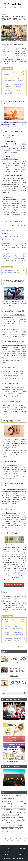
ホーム (7, 848)
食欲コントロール (10, 831)
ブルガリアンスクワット (18, 806)
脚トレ (19, 823)
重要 (21, 828)
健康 (3, 814)
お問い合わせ (20, 854)
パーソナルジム (16, 804)
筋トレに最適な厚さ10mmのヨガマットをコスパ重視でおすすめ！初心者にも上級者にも (18, 670)
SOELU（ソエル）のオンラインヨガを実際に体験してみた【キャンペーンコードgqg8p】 (13, 573)
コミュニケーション (6, 801)
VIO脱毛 (11, 795)
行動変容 (11, 828)
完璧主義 (21, 817)
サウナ (15, 801)
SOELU (10, 544)
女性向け (18, 662)
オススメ (20, 646)
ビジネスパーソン (6, 806)
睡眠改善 (19, 820)
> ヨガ (13, 838)
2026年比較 (4, 795)
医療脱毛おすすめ (6, 817)
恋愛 (3, 820)
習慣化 (8, 823)
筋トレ (3, 823)
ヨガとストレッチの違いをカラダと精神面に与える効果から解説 (18, 659)
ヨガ (3, 14)
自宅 (24, 646)
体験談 (24, 812)
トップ (2, 838)
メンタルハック (5, 812)
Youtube (4, 798)
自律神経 (20, 825)
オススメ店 (16, 798)
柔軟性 (7, 820)
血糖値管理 (4, 828)
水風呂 (13, 820)
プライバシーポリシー (7, 851)
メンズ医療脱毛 (21, 809)
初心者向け (18, 673)
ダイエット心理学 (6, 804)
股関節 (14, 823)
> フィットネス (7, 838)
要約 (17, 828)
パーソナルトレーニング (20, 848)
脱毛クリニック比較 (6, 825)
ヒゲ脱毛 (24, 804)
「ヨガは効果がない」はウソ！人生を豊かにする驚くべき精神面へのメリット (13, 256)
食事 (3, 831)
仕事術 (12, 812)
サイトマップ (20, 851)
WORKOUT (18, 795)
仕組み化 (19, 812)
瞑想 (24, 820)
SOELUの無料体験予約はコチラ (14, 584)
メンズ (13, 809)
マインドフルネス (6, 809)
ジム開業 (21, 801)
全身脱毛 (8, 814)
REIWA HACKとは (7, 854)
